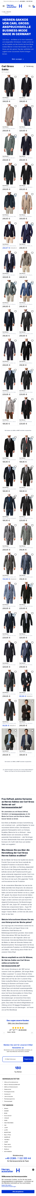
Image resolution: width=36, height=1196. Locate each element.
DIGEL (6, 1120)
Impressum (7, 1094)
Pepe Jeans (7, 1144)
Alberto (6, 1108)
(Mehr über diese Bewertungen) (18, 1023)
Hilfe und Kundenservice (11, 1082)
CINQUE (6, 1118)
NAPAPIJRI (7, 1137)
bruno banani (8, 1115)
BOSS (5, 1113)
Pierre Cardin (8, 1146)
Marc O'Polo (7, 1134)
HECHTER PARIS (8, 1122)
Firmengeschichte (9, 1091)
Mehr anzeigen (17, 59)
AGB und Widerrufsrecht (11, 1087)
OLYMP (6, 1142)
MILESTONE (7, 1132)
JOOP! (6, 1127)
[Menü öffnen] (4, 6)
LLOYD (6, 1130)
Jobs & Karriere (8, 1096)
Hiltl (5, 1125)
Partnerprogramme (9, 1098)
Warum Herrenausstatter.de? (12, 1084)
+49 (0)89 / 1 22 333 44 (26, 1)
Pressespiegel (8, 1101)
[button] (29, 6)
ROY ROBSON (8, 1151)
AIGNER (6, 1110)
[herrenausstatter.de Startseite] (14, 6)
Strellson (6, 1149)
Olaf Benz (6, 1139)
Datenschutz (7, 1089)
